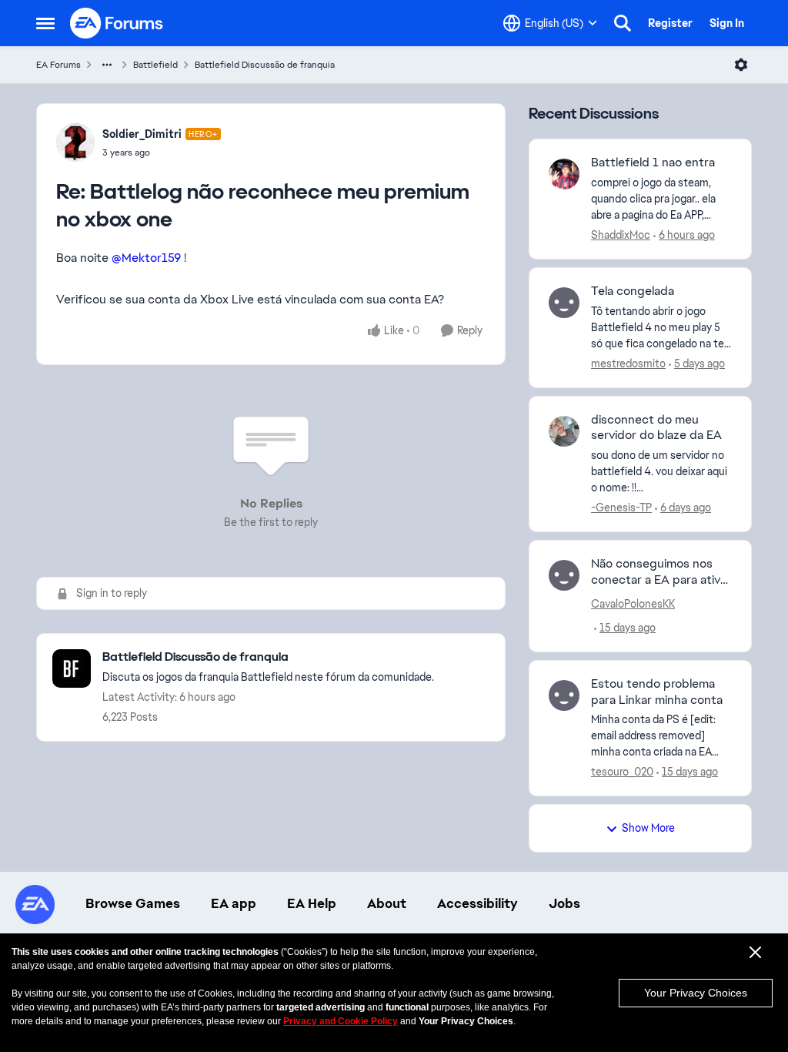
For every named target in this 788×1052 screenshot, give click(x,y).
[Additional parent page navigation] (107, 64)
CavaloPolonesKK (633, 604)
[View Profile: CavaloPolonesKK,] (564, 575)
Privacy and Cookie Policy (340, 1021)
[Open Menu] (741, 64)
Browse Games (132, 903)
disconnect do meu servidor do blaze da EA (656, 428)
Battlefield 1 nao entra (653, 162)
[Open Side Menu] (45, 23)
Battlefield (155, 65)
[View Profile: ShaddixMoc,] (564, 174)
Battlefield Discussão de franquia (265, 65)
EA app (233, 903)
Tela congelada (632, 291)
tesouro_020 (622, 772)
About (386, 903)
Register (670, 23)
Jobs (564, 903)
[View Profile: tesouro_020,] (564, 695)
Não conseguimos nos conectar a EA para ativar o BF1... (661, 572)
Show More (648, 828)
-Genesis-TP (621, 507)
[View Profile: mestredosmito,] (564, 302)
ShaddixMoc (620, 235)
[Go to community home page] (117, 23)
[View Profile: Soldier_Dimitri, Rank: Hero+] (75, 142)
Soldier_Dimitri (142, 134)
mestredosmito (628, 363)
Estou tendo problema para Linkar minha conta (657, 692)
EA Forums (58, 65)
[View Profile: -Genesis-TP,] (564, 431)
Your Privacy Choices (695, 993)
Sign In (727, 23)
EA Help (311, 903)
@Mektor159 (146, 258)
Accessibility (477, 903)
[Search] (622, 23)
